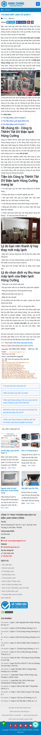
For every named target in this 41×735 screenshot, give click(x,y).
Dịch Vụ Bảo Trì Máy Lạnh (11, 581)
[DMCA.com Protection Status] (7, 612)
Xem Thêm (12, 468)
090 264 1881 (7, 556)
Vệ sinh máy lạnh (8, 568)
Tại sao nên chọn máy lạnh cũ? (15, 386)
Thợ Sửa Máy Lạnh (9, 578)
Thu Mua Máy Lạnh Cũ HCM (12, 594)
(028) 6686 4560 (8, 553)
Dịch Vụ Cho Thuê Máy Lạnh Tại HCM (15, 588)
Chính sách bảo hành (30, 715)
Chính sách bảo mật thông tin (19, 711)
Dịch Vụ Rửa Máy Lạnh (10, 591)
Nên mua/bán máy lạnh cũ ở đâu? (16, 393)
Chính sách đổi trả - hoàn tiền (11, 715)
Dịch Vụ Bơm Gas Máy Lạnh (12, 585)
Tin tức (7, 10)
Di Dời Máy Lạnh (8, 571)
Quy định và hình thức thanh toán (19, 708)
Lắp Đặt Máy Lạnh (8, 575)
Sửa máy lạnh (7, 565)
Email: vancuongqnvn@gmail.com (14, 541)
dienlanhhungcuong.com (11, 547)
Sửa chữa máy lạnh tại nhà (23, 343)
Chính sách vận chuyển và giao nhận (20, 719)
